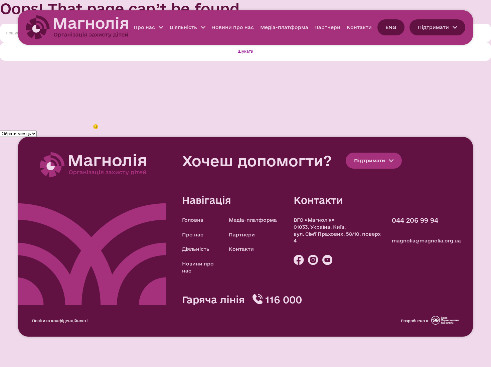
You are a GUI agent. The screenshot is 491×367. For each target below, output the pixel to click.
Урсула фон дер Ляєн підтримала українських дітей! (69, 78)
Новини (10, 112)
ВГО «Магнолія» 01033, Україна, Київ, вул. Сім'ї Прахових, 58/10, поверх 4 (337, 230)
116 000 (283, 299)
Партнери (327, 27)
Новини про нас (232, 27)
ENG (390, 27)
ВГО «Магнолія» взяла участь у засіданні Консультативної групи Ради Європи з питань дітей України (133, 92)
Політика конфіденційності (60, 321)
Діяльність (183, 27)
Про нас (144, 27)
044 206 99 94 (415, 220)
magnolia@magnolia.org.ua (426, 240)
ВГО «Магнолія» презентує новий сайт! (51, 99)
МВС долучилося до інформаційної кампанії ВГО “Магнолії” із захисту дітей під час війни (116, 71)
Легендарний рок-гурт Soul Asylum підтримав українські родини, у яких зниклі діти (110, 85)
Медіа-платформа (284, 27)
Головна (192, 220)
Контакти (359, 27)
